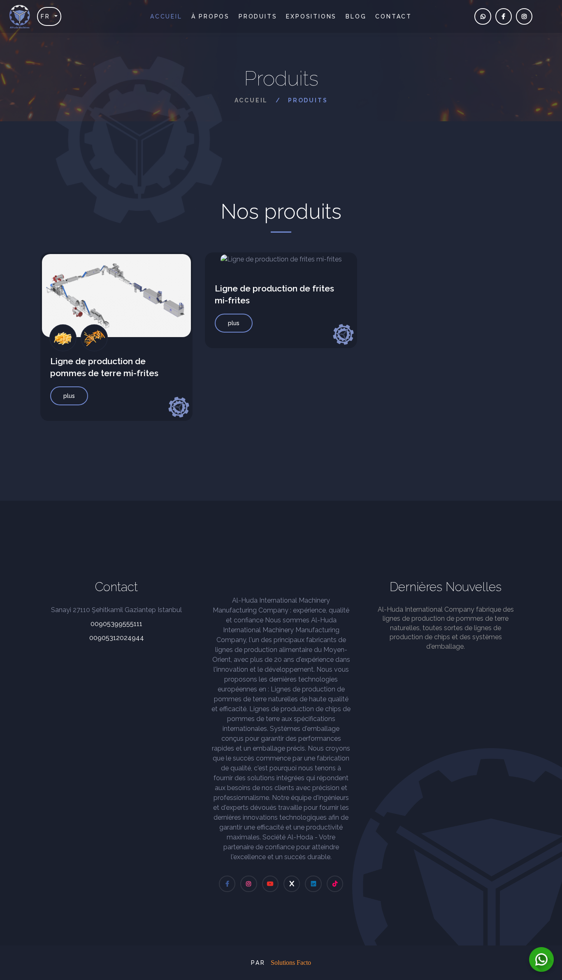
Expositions (311, 16)
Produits (258, 16)
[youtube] (270, 884)
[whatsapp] (482, 16)
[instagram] (524, 16)
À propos (210, 16)
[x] (291, 884)
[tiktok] (335, 884)
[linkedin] (313, 884)
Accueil (166, 16)
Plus (69, 396)
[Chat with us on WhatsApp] (541, 959)
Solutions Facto (291, 962)
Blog (356, 16)
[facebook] (503, 16)
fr (47, 16)
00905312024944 (116, 638)
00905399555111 (116, 624)
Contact (393, 16)
